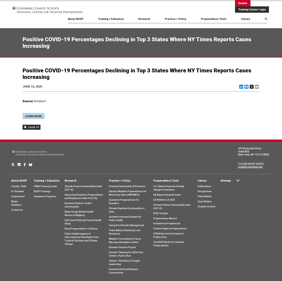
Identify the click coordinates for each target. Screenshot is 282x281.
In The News (17, 191)
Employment (18, 196)
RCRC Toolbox (160, 213)
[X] (13, 164)
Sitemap (225, 180)
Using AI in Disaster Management (126, 225)
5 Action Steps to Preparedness (170, 228)
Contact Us (17, 210)
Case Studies (205, 201)
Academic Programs (45, 196)
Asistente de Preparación (166, 223)
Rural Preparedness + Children (81, 228)
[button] (259, 22)
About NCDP (75, 19)
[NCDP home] (38, 157)
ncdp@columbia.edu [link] (250, 167)
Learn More (33, 116)
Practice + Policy (175, 19)
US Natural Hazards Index (167, 194)
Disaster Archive (206, 206)
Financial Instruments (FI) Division (127, 186)
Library (245, 19)
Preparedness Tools (214, 19)
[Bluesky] (30, 164)
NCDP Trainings (42, 191)
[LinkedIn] (19, 164)
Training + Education (111, 19)
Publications (204, 186)
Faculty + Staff (18, 186)
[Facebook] (25, 164)
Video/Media (205, 196)
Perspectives (205, 191)
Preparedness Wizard (165, 218)
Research (144, 19)
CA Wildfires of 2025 (164, 200)
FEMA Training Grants (45, 186)
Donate (242, 3)
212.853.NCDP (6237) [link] (251, 163)
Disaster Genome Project (122, 247)
